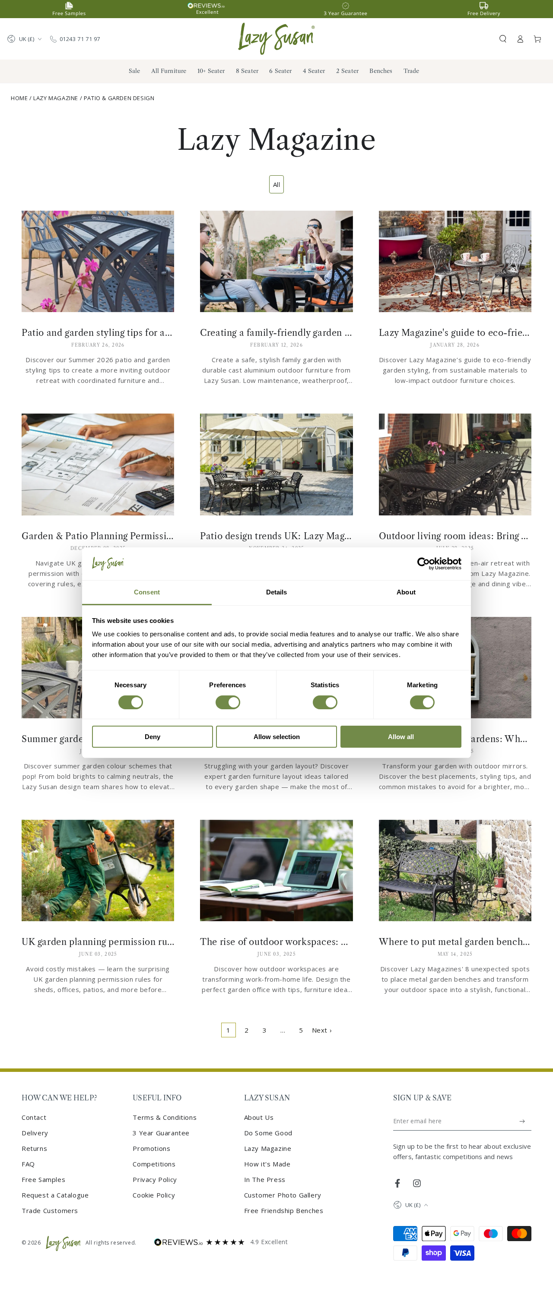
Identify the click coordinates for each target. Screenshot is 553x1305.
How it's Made (267, 1164)
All (276, 184)
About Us (259, 1117)
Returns (34, 1148)
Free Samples (43, 1179)
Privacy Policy (155, 1179)
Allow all (401, 736)
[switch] (228, 702)
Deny (152, 736)
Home (19, 98)
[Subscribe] (522, 1121)
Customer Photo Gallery (282, 1195)
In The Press (265, 1179)
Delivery (35, 1132)
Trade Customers (50, 1210)
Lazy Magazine (55, 98)
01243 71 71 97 (80, 39)
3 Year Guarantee (161, 1132)
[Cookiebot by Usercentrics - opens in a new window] (423, 563)
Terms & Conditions (165, 1117)
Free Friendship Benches (284, 1210)
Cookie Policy (154, 1195)
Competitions (154, 1164)
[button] (503, 38)
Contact (34, 1117)
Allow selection (277, 736)
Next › (322, 1030)
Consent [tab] (147, 592)
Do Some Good (268, 1132)
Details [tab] (276, 592)
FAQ (28, 1164)
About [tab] (406, 592)
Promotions (151, 1148)
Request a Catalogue (55, 1195)
